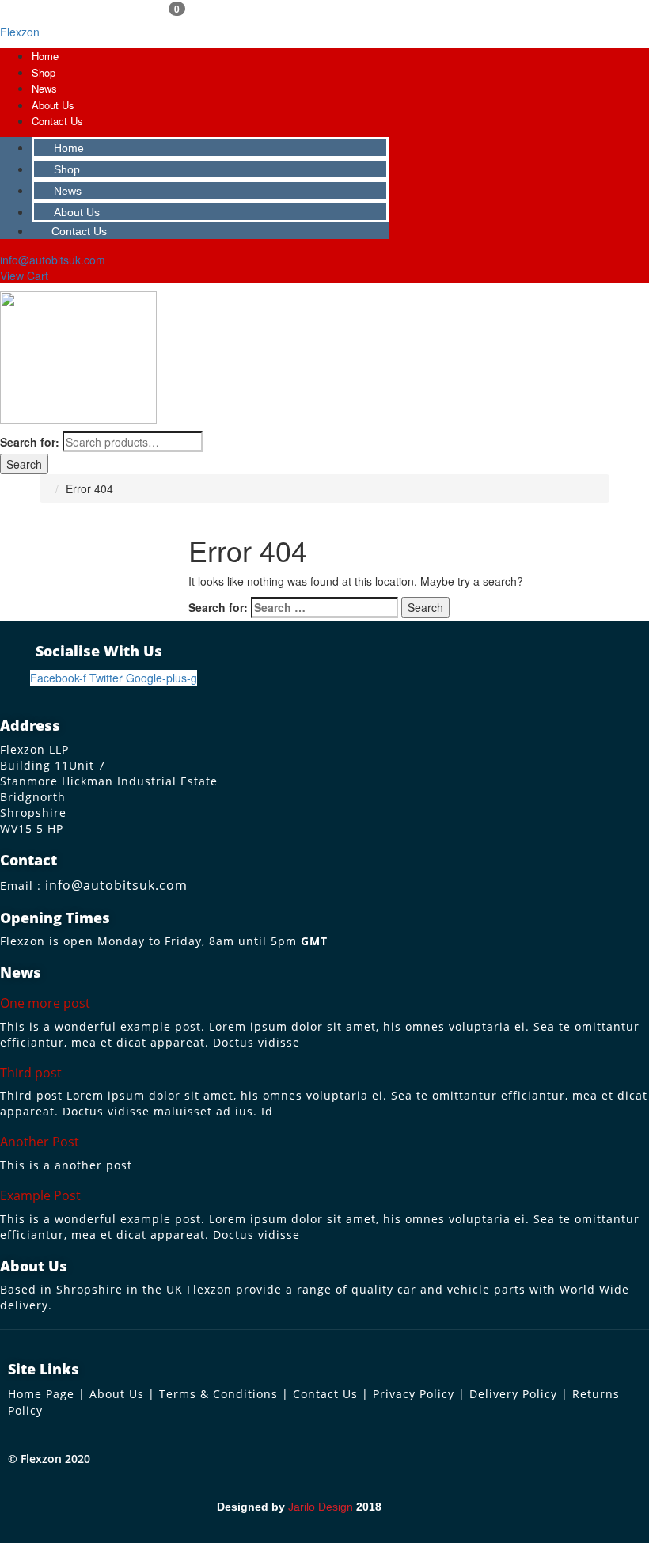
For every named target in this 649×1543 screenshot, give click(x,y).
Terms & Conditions (218, 1393)
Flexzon (20, 32)
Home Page (41, 1393)
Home (45, 55)
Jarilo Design (320, 1506)
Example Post (40, 1195)
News (44, 88)
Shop (43, 72)
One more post (45, 1003)
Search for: (29, 442)
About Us (53, 104)
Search (24, 464)
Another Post (39, 1141)
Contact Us (57, 120)
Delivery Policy (513, 1393)
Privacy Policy (413, 1393)
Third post (31, 1072)
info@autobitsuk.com (116, 885)
